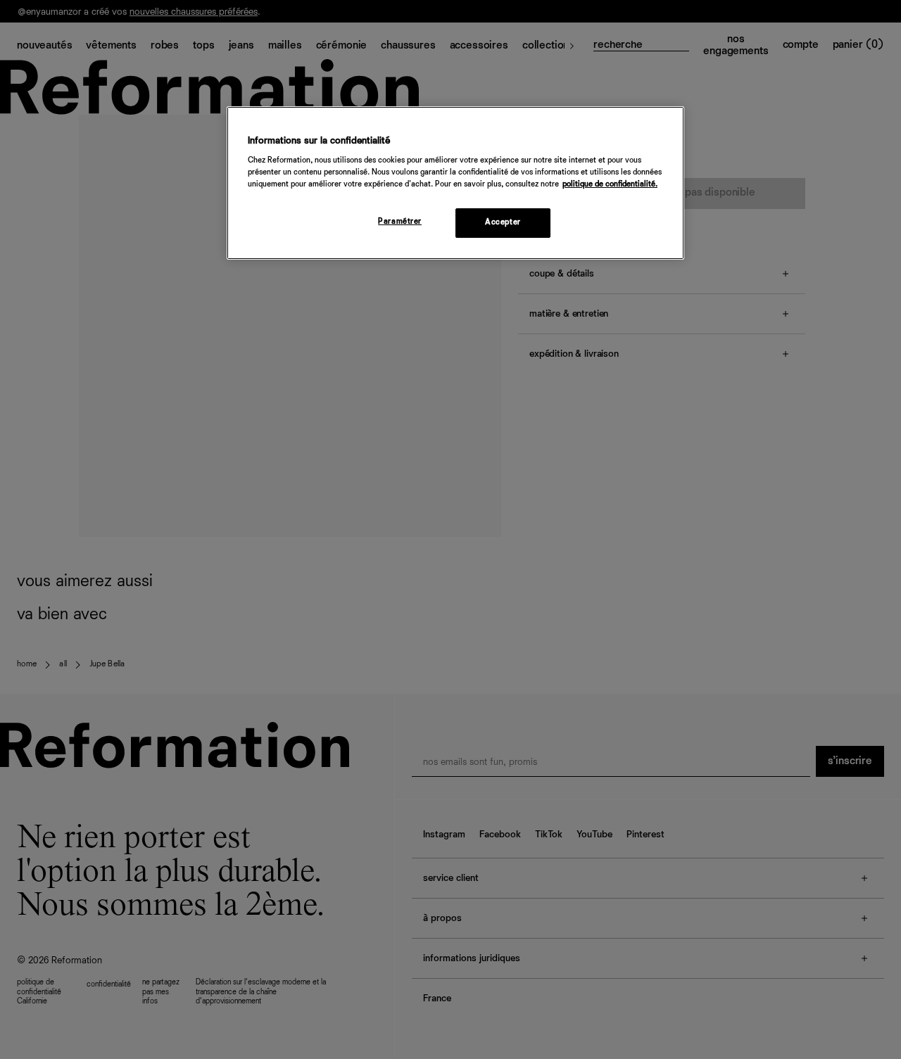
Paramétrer (400, 221)
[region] (455, 183)
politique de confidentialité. (609, 184)
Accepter (503, 222)
